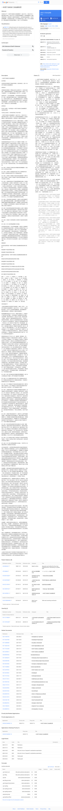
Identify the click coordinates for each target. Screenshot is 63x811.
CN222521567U (6, 696)
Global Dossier (55, 69)
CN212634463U (6, 672)
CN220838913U (6, 709)
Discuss (42, 70)
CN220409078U (6, 660)
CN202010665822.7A (7, 723)
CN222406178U (6, 700)
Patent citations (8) (47, 63)
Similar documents (48, 65)
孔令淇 (49, 26)
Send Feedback (21, 808)
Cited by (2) (53, 63)
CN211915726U (6, 675)
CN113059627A (6, 657)
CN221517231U (6, 678)
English (50, 23)
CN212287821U (6, 593)
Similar (43, 20)
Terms (37, 808)
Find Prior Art (55, 18)
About (14, 808)
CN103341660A (6, 575)
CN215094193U (6, 681)
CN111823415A (6, 645)
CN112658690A (6, 642)
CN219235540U (6, 663)
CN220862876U (6, 703)
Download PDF (45, 18)
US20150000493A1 (7, 600)
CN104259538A (6, 580)
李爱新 (56, 26)
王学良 (52, 26)
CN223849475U (6, 693)
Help (49, 808)
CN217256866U (6, 666)
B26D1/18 (6, 27)
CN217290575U (6, 636)
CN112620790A (6, 639)
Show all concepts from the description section (13, 799)
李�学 (46, 26)
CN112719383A (6, 617)
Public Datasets (30, 808)
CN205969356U (6, 654)
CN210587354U (6, 588)
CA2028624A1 (6, 566)
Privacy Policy (43, 808)
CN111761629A (6, 648)
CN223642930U (6, 687)
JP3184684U (5, 571)
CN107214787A (6, 584)
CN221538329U (6, 706)
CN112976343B (6, 622)
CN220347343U (6, 690)
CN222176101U (6, 684)
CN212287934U (6, 669)
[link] (18, 31)
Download (51, 766)
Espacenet (49, 69)
